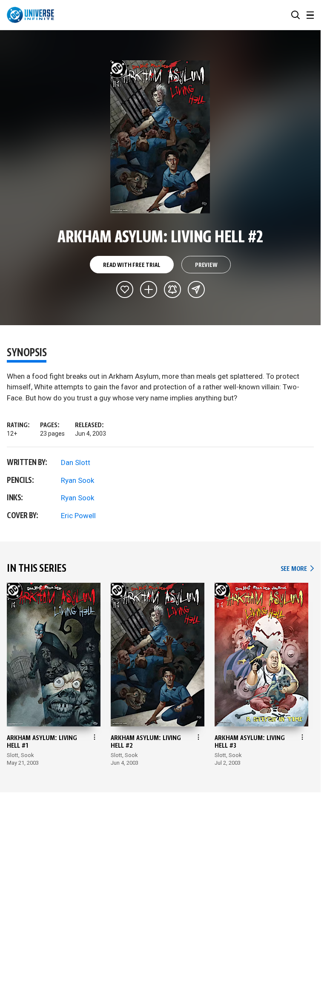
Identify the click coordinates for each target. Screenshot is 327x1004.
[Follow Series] (172, 289)
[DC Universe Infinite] (30, 14)
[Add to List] (148, 289)
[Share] (196, 289)
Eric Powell (78, 515)
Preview (206, 265)
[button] (295, 15)
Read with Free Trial (131, 265)
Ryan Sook (77, 480)
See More (297, 568)
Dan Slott (75, 462)
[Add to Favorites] (124, 289)
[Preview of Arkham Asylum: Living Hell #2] (160, 136)
